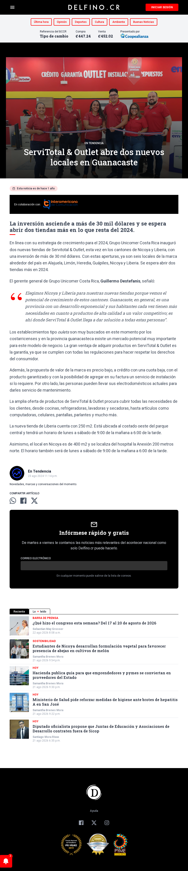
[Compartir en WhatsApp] (13, 500)
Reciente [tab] (19, 611)
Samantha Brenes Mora (48, 656)
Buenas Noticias (143, 22)
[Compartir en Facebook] (23, 500)
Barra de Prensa (45, 618)
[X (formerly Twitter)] (94, 822)
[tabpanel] (94, 679)
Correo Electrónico (36, 558)
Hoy (36, 667)
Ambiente (118, 22)
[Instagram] (107, 822)
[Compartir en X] (34, 500)
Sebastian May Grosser (48, 629)
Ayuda (94, 810)
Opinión (62, 22)
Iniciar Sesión (162, 7)
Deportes (81, 22)
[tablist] (94, 611)
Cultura (99, 22)
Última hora (41, 22)
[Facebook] (81, 822)
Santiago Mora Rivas (46, 737)
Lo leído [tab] (39, 611)
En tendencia (94, 143)
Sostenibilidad (44, 641)
